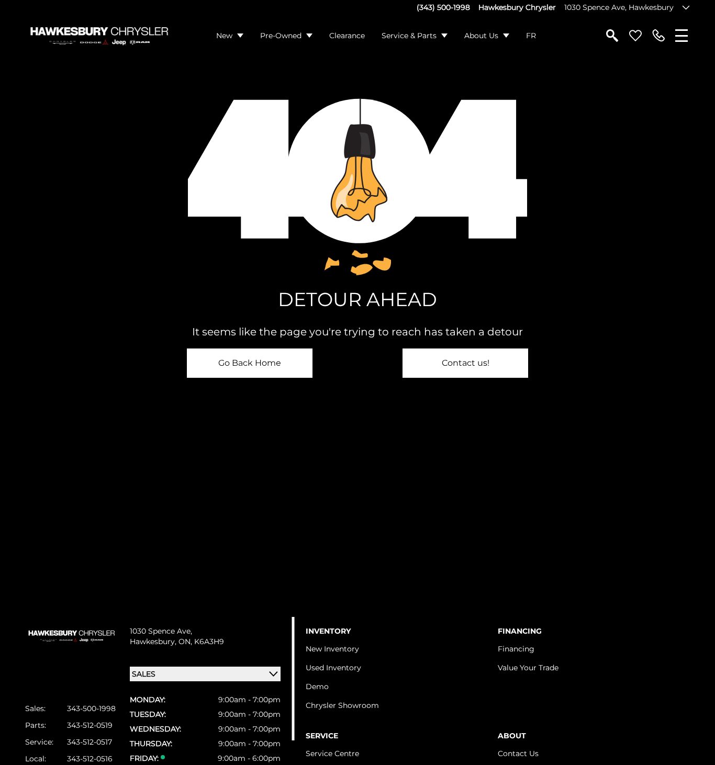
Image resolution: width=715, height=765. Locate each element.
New (224, 35)
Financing (516, 649)
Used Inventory (333, 667)
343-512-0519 (90, 725)
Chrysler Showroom (342, 705)
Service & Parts (409, 35)
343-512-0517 (89, 742)
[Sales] (658, 36)
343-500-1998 (91, 708)
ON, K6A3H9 (201, 641)
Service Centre (332, 753)
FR (531, 35)
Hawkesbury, (154, 641)
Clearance (347, 35)
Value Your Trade (528, 667)
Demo (317, 686)
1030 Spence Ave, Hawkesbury (619, 7)
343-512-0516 (90, 758)
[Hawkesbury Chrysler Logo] (98, 35)
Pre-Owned (280, 35)
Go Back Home (249, 363)
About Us (481, 35)
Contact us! (465, 363)
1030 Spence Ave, (161, 631)
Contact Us (518, 753)
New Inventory (332, 649)
